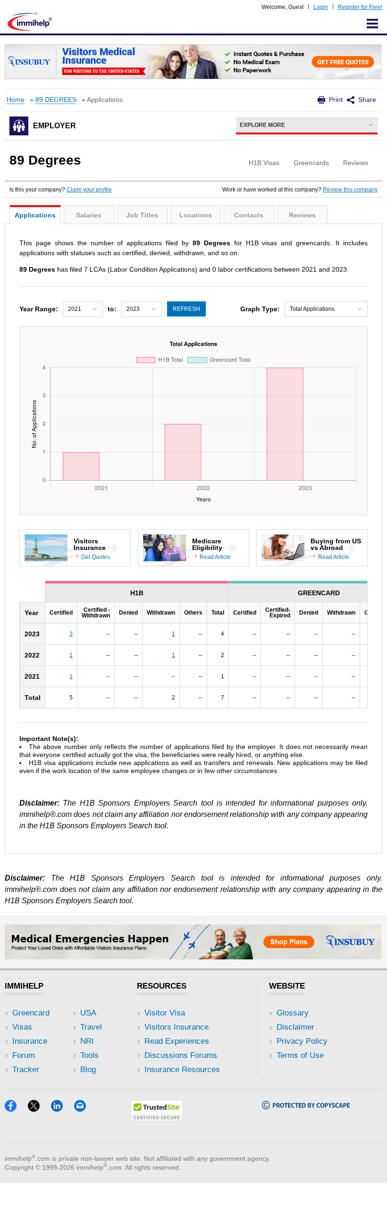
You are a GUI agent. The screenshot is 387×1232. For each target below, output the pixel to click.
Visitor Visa (164, 1012)
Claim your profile (89, 189)
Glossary (293, 1012)
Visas (22, 1027)
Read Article (215, 557)
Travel (91, 1027)
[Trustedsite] (157, 1119)
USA (88, 1012)
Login (320, 7)
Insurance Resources (182, 1069)
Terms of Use (300, 1055)
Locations (195, 215)
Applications (35, 215)
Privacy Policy (302, 1041)
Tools (89, 1055)
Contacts (248, 215)
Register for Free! (360, 7)
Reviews (302, 215)
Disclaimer (295, 1027)
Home (16, 99)
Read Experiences (176, 1041)
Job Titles (142, 215)
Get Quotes (95, 557)
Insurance (29, 1041)
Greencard (31, 1012)
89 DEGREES (55, 99)
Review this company (350, 189)
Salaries (88, 215)
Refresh (186, 309)
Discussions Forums (180, 1055)
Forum (23, 1055)
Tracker (25, 1069)
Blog (88, 1069)
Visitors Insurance (176, 1027)
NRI (87, 1041)
